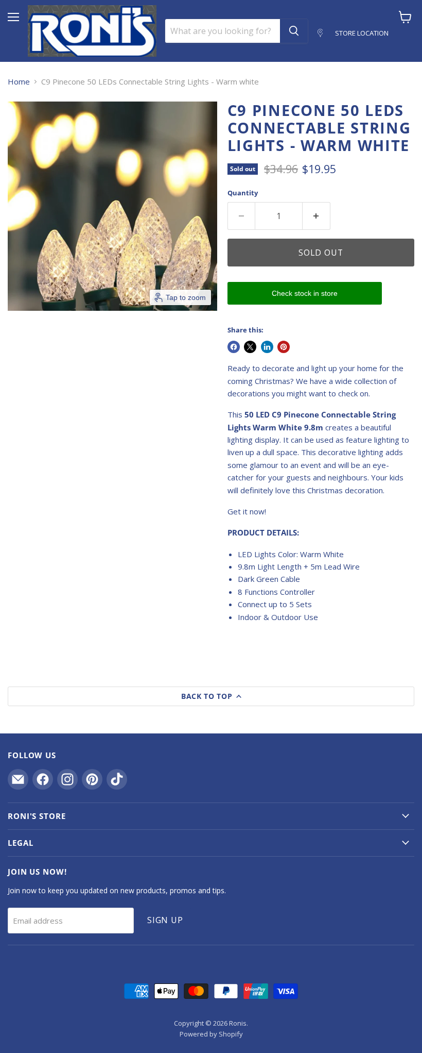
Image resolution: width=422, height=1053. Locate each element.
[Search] (294, 31)
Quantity (242, 193)
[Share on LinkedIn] (267, 347)
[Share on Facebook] (233, 347)
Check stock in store (305, 293)
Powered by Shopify (211, 1034)
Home (19, 81)
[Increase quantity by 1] (316, 216)
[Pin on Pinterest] (283, 347)
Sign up (165, 920)
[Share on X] (250, 347)
